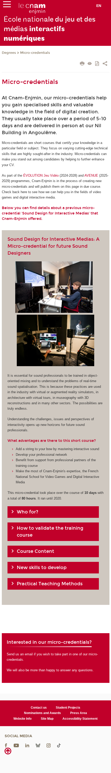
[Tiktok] (59, 745)
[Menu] (7, 5)
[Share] (105, 64)
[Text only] (90, 64)
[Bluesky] (38, 745)
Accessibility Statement (80, 718)
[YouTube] (16, 745)
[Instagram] (48, 745)
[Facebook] (6, 745)
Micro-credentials (35, 53)
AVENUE (91, 175)
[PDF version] (97, 64)
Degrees (9, 53)
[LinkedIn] (27, 745)
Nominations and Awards (42, 713)
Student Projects (68, 707)
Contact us (39, 707)
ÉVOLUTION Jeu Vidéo (41, 175)
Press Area (78, 713)
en (98, 6)
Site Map (47, 718)
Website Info (22, 718)
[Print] (82, 64)
